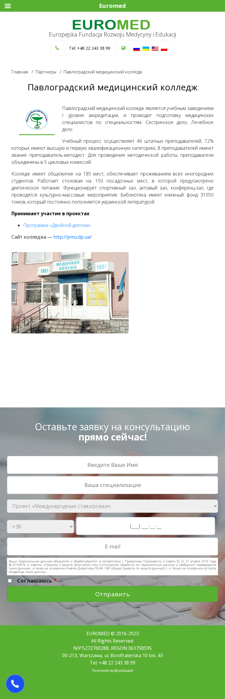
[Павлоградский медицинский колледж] (36, 120)
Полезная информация (112, 670)
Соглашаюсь (37, 580)
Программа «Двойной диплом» (57, 225)
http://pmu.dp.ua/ (72, 237)
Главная (19, 72)
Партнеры (45, 72)
